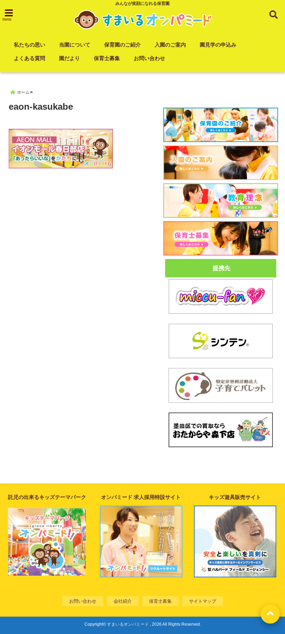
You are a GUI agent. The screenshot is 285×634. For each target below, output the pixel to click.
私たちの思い (29, 45)
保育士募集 (107, 58)
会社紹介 (123, 601)
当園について (74, 45)
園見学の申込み (218, 45)
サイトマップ (202, 601)
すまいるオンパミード (128, 624)
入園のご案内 (170, 45)
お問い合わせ (149, 58)
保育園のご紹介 (122, 45)
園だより (69, 58)
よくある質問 (29, 58)
